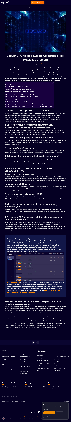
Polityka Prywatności (11, 418)
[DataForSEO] (15, 401)
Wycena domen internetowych (23, 372)
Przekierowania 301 (24, 366)
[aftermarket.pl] (5, 401)
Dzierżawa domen (24, 369)
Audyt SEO (5, 364)
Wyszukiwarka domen (60, 354)
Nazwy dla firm (23, 359)
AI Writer (4, 359)
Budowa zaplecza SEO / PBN (60, 374)
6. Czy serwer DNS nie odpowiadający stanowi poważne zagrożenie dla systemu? (27, 104)
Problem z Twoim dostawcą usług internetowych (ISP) (20, 89)
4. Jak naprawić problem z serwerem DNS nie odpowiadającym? (22, 96)
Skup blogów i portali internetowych (60, 369)
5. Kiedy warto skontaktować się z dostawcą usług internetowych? (23, 103)
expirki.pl (37, 64)
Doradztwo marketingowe (9, 354)
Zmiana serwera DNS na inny (13, 99)
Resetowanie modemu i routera (14, 98)
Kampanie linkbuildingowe (9, 361)
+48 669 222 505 (30, 416)
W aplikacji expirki (13, 282)
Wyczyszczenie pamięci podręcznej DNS (17, 101)
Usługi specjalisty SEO (43, 360)
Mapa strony (36, 418)
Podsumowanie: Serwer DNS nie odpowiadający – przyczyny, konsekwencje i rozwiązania (29, 106)
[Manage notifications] (3, 418)
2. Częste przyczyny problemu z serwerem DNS (18, 88)
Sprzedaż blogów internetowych (58, 360)
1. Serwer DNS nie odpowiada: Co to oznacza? (17, 86)
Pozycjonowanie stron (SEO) (43, 369)
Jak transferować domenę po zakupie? (56, 388)
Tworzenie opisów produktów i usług (7, 368)
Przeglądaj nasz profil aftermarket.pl (12, 387)
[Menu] (68, 2)
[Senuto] (24, 401)
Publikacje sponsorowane (44, 366)
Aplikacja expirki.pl (24, 354)
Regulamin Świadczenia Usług (25, 418)
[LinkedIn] (37, 342)
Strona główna (6, 7)
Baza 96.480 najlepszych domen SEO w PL (35, 388)
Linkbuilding (40, 355)
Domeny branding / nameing (24, 362)
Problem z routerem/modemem (14, 93)
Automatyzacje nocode (8, 356)
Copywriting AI (41, 358)
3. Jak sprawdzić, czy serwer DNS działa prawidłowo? (20, 94)
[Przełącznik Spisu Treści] (50, 84)
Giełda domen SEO (24, 356)
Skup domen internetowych (58, 364)
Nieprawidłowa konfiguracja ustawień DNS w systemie (20, 91)
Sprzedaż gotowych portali (61, 356)
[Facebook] (33, 342)
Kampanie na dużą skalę (43, 363)
